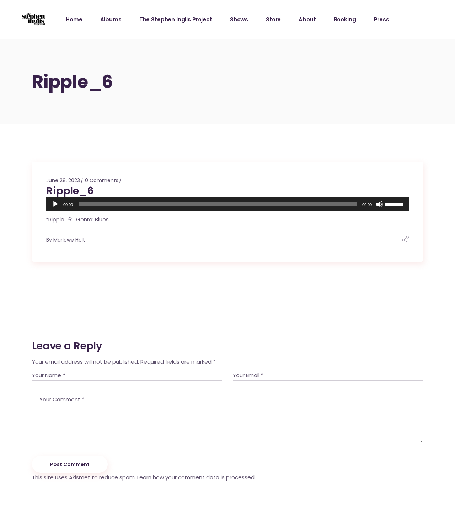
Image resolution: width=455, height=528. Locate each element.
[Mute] (379, 204)
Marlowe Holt (69, 239)
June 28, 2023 (63, 180)
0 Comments (101, 180)
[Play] (55, 204)
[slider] (395, 203)
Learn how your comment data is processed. (196, 477)
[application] (227, 204)
